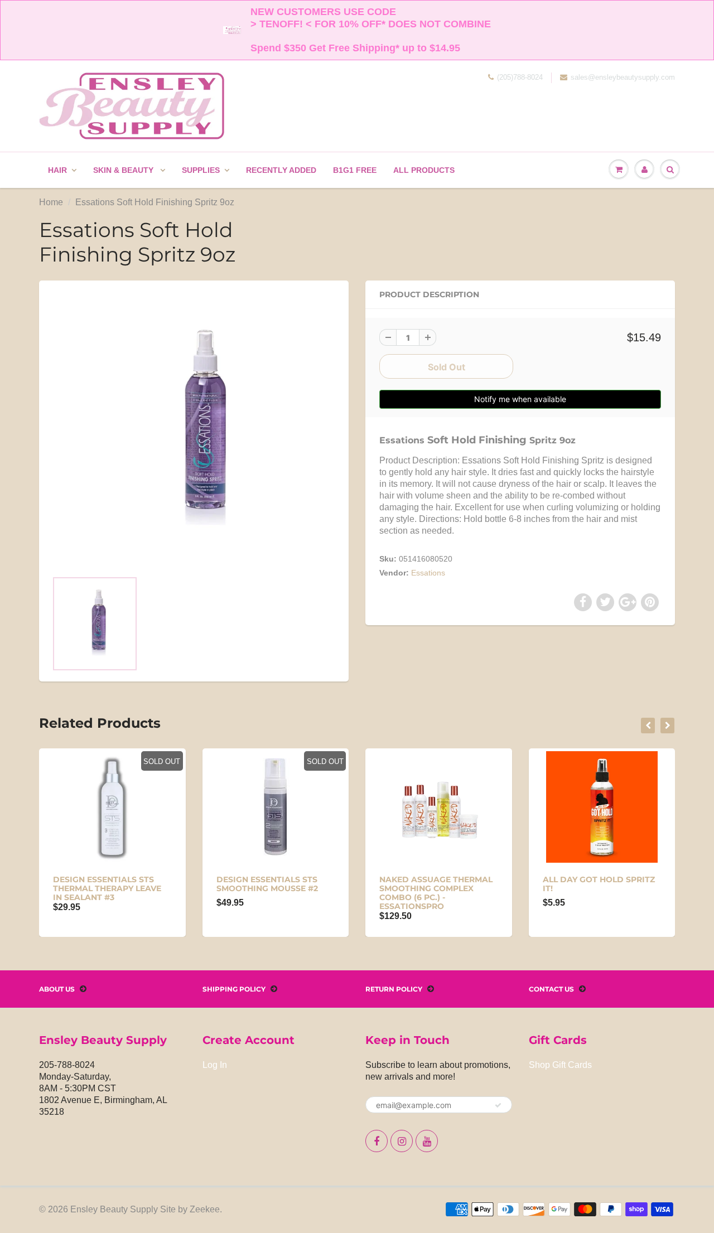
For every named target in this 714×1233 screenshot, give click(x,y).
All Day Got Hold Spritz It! (599, 883)
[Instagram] (401, 1141)
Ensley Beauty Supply (114, 1209)
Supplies (201, 170)
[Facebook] (376, 1141)
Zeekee (205, 1209)
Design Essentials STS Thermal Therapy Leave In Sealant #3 (107, 888)
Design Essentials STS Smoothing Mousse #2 (267, 883)
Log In (214, 1065)
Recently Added (281, 170)
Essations (428, 572)
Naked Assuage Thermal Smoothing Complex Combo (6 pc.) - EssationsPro (436, 892)
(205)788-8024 (520, 77)
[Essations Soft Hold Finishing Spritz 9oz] (194, 431)
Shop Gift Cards (560, 1065)
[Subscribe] (498, 1105)
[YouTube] (427, 1141)
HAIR (57, 170)
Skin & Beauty (124, 170)
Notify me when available (520, 399)
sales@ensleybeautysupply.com (623, 77)
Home (51, 202)
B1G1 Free (355, 170)
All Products (424, 170)
